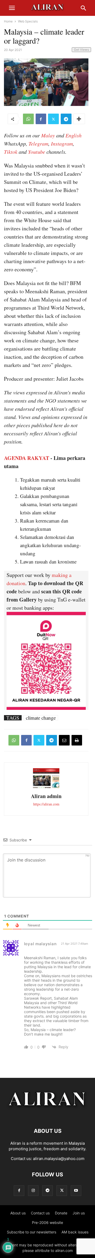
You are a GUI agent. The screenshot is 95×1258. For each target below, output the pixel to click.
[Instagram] (33, 1190)
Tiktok (10, 151)
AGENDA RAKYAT (26, 458)
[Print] (77, 740)
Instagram (62, 143)
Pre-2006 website (47, 1222)
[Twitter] (53, 119)
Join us (79, 1213)
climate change (41, 717)
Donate (61, 1213)
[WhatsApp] (28, 119)
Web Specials (28, 21)
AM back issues (74, 1232)
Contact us (40, 1213)
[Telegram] (66, 119)
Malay (48, 135)
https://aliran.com (46, 804)
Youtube (36, 151)
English (73, 135)
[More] (79, 119)
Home (8, 21)
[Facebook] (41, 119)
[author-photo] (46, 787)
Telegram (38, 143)
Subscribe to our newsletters (31, 1232)
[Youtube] (76, 1190)
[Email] (64, 740)
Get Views (81, 50)
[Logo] (47, 1114)
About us (18, 1213)
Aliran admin (46, 796)
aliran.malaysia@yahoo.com (58, 1158)
